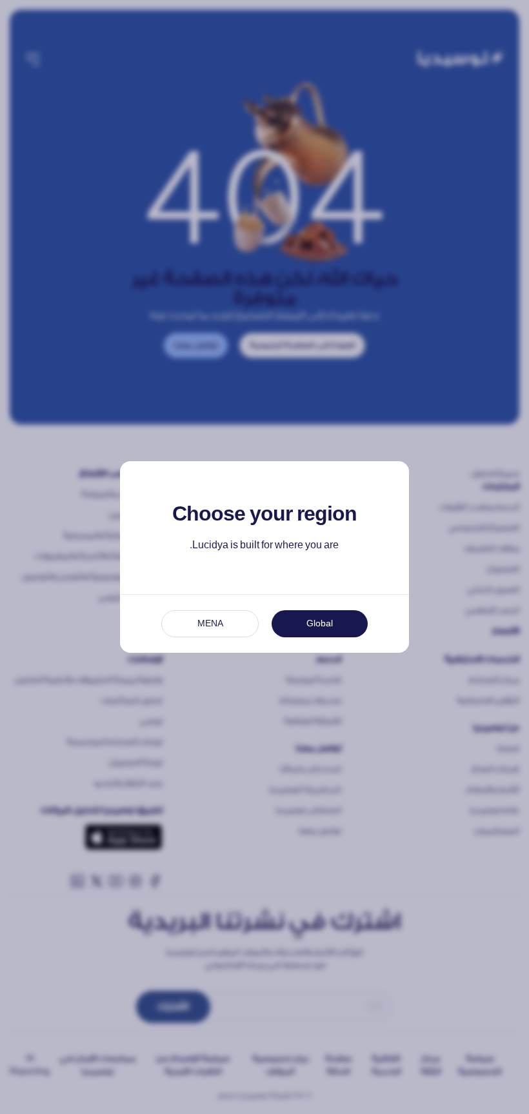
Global (319, 623)
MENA (210, 623)
